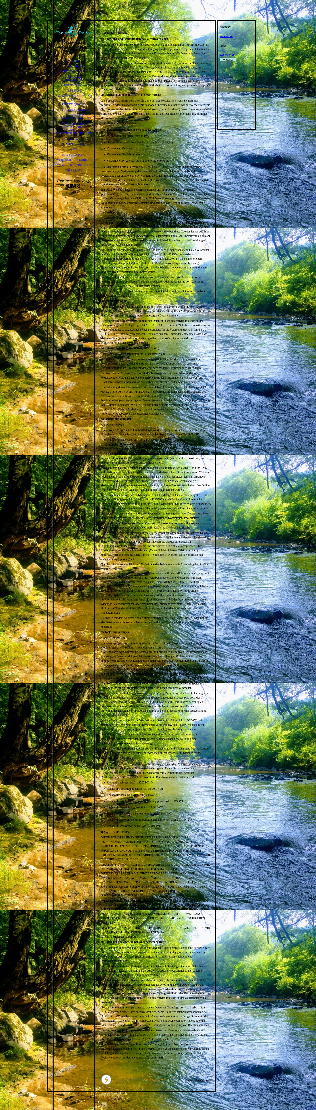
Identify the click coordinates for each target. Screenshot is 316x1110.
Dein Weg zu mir (74, 71)
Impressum (73, 170)
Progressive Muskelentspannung (74, 116)
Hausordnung (74, 154)
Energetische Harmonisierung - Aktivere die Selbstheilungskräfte (74, 128)
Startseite (73, 60)
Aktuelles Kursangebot (74, 78)
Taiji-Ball (74, 90)
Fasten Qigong (74, 104)
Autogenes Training (74, 109)
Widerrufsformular (74, 165)
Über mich (74, 66)
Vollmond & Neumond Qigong (74, 97)
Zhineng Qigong (74, 85)
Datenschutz (74, 144)
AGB (74, 149)
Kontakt (74, 138)
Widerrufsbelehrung (74, 159)
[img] (74, 25)
